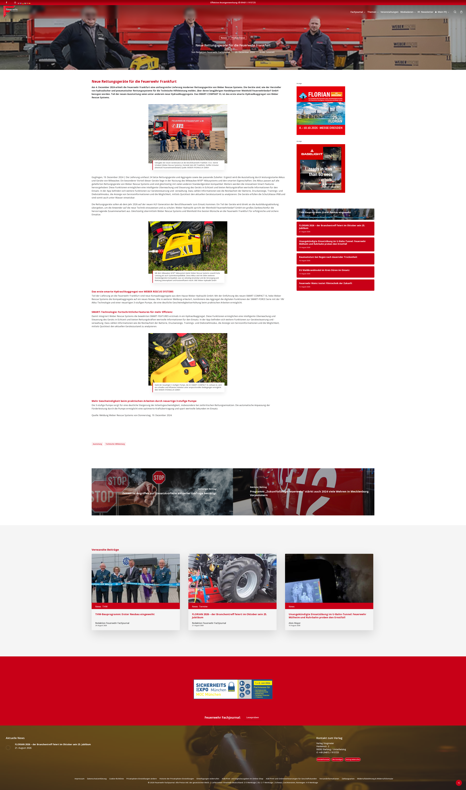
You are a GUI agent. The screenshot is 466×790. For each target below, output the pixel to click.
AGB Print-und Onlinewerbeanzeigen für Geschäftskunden (291, 778)
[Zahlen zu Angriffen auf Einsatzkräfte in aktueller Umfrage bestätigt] (162, 491)
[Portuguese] (27, 3)
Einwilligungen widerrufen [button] (208, 778)
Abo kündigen (337, 759)
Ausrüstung (97, 444)
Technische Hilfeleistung (115, 444)
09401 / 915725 (248, 2)
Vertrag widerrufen (353, 759)
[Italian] (25, 3)
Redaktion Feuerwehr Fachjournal (213, 52)
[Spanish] (30, 3)
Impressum (79, 778)
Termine (203, 606)
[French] (21, 3)
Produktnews (238, 37)
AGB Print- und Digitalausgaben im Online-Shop (242, 778)
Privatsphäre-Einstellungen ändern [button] (141, 778)
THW (105, 606)
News (224, 37)
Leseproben (252, 717)
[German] (23, 3)
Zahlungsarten (348, 778)
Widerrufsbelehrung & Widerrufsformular (375, 778)
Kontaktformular (323, 759)
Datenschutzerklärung (97, 778)
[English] (19, 3)
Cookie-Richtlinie (116, 778)
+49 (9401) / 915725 (328, 752)
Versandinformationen (329, 778)
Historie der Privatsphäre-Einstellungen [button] (176, 778)
